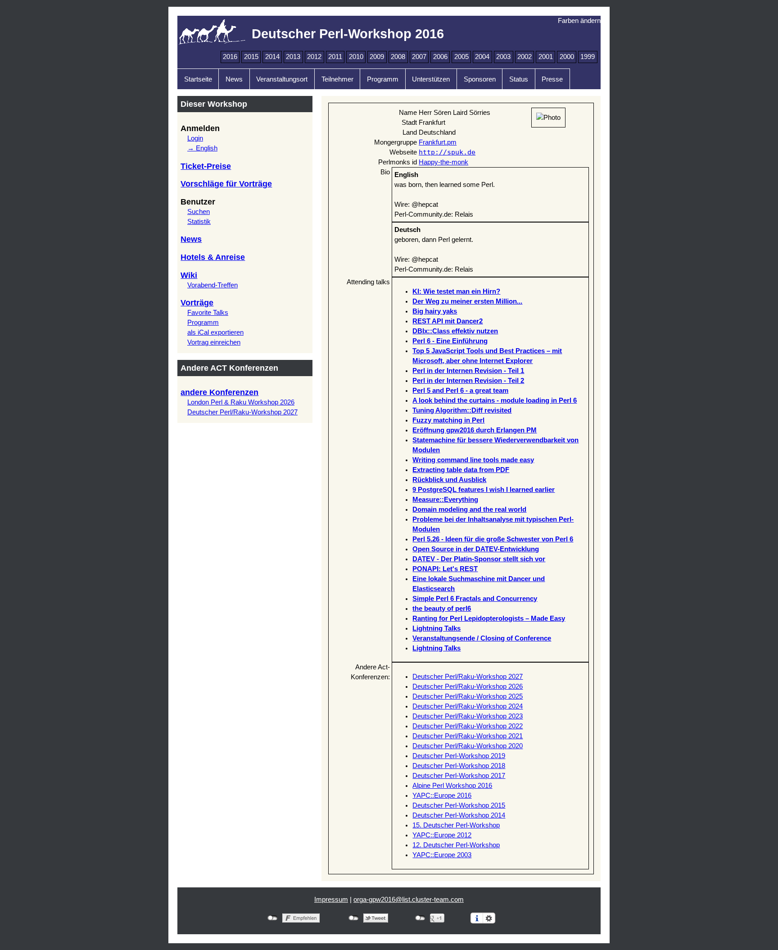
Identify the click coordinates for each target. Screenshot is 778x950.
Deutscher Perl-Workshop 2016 (348, 33)
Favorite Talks (207, 312)
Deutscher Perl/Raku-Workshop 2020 (467, 746)
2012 (314, 56)
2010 (356, 56)
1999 (587, 56)
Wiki (189, 275)
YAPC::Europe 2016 (441, 795)
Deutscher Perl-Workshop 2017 (458, 775)
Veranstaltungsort (282, 79)
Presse (552, 79)
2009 (377, 56)
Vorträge (197, 302)
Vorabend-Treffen (212, 285)
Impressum (331, 899)
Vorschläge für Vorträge (226, 183)
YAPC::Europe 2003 (441, 855)
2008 (398, 56)
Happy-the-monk (443, 162)
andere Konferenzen (219, 392)
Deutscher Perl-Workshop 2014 (458, 815)
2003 (503, 56)
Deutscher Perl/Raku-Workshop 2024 (467, 706)
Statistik (199, 221)
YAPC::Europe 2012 (441, 835)
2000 (567, 56)
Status (518, 79)
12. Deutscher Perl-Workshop (456, 845)
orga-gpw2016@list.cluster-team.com (408, 899)
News (234, 79)
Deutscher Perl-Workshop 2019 (458, 755)
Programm (382, 79)
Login (195, 138)
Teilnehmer (337, 79)
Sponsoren (480, 79)
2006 (440, 56)
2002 (524, 56)
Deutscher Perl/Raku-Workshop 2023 (467, 716)
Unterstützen (431, 79)
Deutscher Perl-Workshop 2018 (458, 765)
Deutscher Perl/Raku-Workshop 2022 (467, 726)
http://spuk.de (447, 152)
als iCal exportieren (215, 332)
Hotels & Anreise (213, 257)
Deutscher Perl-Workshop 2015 (458, 805)
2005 (461, 56)
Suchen (198, 211)
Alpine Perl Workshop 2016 (452, 785)
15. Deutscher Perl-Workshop (456, 825)
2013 (293, 56)
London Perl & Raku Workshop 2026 (240, 402)
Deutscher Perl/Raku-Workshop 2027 (242, 412)
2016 (230, 56)
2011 (335, 56)
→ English (202, 148)
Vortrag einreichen (213, 342)
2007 (419, 56)
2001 (545, 56)
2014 (272, 56)
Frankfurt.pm (438, 142)
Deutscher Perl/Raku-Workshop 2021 (467, 736)
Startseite (198, 79)
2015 (251, 56)
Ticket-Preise (206, 166)
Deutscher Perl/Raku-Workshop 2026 (467, 686)
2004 (482, 56)
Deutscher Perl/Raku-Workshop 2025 (467, 696)
